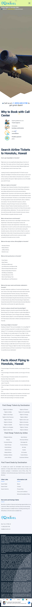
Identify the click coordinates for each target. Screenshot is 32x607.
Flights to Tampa (24, 427)
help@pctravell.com (5, 529)
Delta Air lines (8, 449)
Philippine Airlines (8, 437)
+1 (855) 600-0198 (10, 9)
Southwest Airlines (24, 457)
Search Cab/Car (5, 489)
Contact (19, 486)
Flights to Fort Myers (8, 409)
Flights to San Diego (8, 414)
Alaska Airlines (8, 452)
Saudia (24, 449)
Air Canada (24, 452)
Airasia (8, 439)
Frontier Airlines (24, 444)
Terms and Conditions (22, 491)
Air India (24, 447)
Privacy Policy (20, 489)
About (18, 484)
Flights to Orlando (8, 422)
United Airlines (8, 447)
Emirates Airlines (8, 442)
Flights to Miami (24, 417)
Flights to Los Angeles (8, 427)
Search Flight (4, 484)
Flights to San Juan (24, 419)
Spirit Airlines (24, 437)
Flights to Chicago (24, 414)
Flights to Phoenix (24, 409)
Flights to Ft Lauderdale (24, 412)
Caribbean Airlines (8, 455)
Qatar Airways (8, 444)
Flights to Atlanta (24, 429)
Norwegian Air (24, 442)
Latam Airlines (8, 457)
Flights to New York (8, 429)
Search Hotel (4, 486)
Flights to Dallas (8, 412)
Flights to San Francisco (8, 417)
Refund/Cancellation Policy (23, 494)
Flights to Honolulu (24, 422)
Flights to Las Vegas (24, 424)
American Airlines (24, 439)
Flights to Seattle (8, 424)
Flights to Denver (8, 419)
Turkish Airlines (24, 455)
